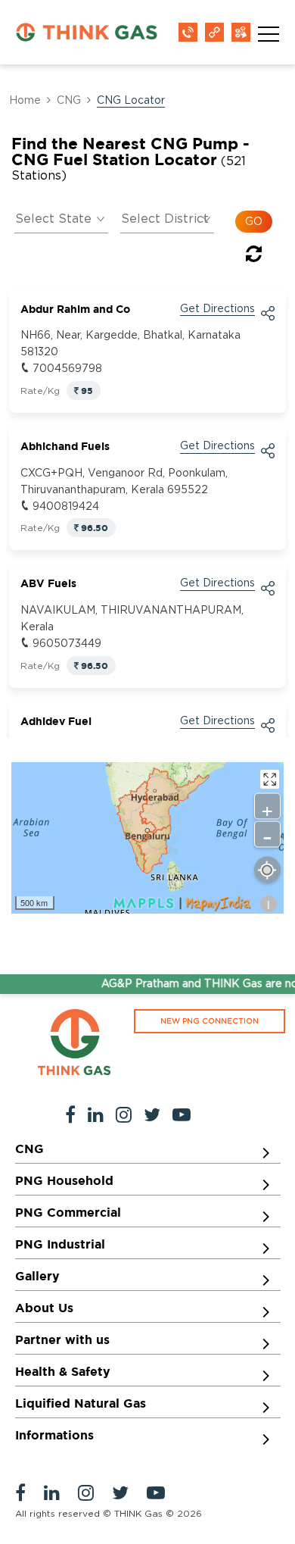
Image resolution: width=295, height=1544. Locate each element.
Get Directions (217, 309)
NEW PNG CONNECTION (209, 1021)
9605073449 (67, 644)
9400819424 (66, 507)
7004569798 (67, 369)
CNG (69, 100)
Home (25, 100)
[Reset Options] (254, 257)
